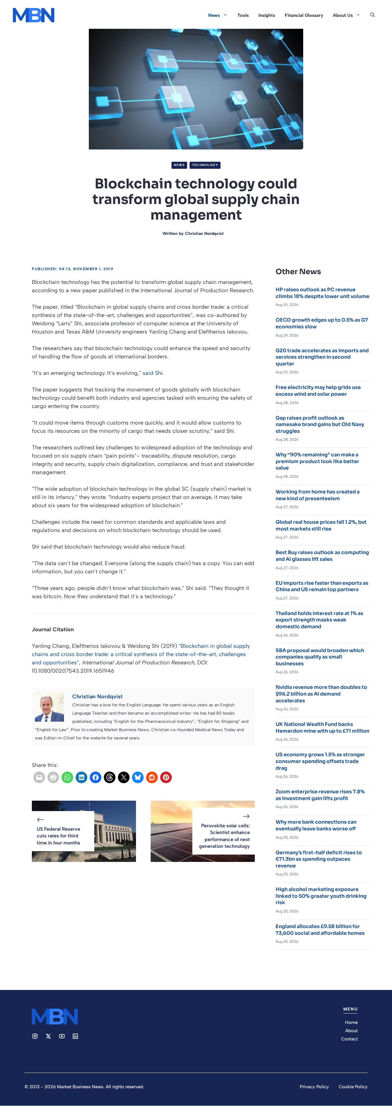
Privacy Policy (314, 1086)
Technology (205, 165)
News (214, 15)
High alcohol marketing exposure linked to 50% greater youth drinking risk (321, 896)
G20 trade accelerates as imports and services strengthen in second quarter (322, 357)
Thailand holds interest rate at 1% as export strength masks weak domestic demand (319, 620)
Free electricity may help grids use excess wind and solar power (318, 390)
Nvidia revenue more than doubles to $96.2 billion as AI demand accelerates (321, 694)
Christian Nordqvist (204, 233)
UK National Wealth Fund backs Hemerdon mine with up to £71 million (322, 727)
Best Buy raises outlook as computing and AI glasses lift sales (322, 555)
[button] (372, 15)
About (351, 1030)
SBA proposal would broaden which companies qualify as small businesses (320, 657)
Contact (349, 1039)
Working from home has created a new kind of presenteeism (318, 495)
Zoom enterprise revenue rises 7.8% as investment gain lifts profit (320, 795)
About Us (343, 15)
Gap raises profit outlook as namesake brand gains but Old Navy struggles (320, 424)
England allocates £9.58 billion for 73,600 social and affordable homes (320, 929)
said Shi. (153, 373)
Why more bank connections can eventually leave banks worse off (316, 825)
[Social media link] (35, 1036)
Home (351, 1022)
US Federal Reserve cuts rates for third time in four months (58, 836)
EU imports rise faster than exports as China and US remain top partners (322, 586)
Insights (266, 15)
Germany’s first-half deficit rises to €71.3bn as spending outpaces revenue (319, 859)
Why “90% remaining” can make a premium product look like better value (317, 461)
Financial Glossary (304, 15)
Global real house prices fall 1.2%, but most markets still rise (321, 525)
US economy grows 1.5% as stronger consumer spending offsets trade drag (320, 761)
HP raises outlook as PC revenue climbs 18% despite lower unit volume (322, 293)
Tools (243, 15)
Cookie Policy (353, 1086)
